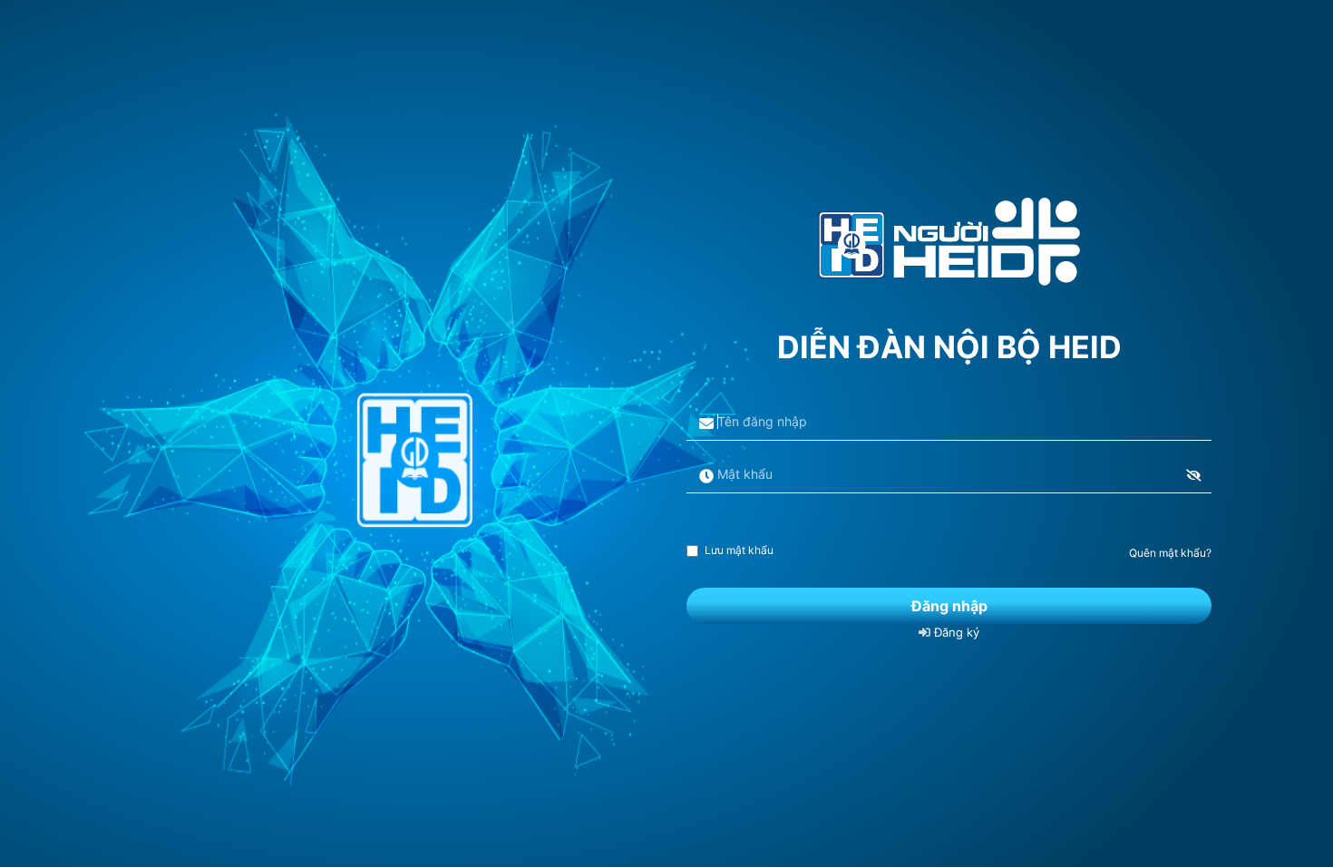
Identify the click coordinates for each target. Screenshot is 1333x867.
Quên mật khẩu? (1170, 553)
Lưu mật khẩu (739, 550)
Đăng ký (954, 632)
